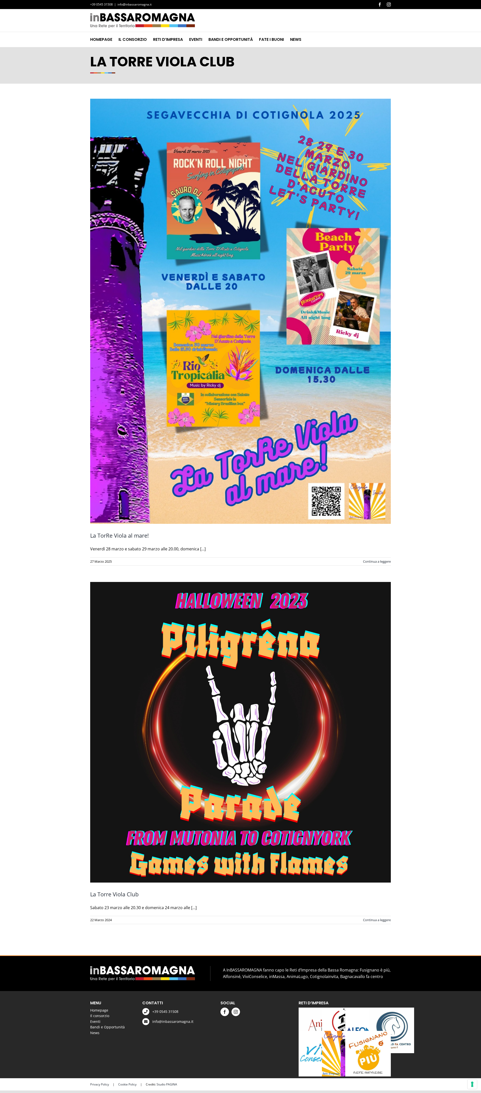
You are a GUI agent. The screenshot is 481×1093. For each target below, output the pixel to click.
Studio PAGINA (167, 1084)
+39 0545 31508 (165, 1011)
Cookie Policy (127, 1084)
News (94, 1032)
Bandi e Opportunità (107, 1027)
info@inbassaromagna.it (134, 4)
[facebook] (224, 1012)
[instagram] (235, 1012)
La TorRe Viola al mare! (119, 535)
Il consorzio (99, 1015)
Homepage (99, 1010)
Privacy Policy (99, 1084)
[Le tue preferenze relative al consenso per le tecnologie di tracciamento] (472, 1084)
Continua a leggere (377, 561)
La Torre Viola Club (114, 894)
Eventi (95, 1021)
